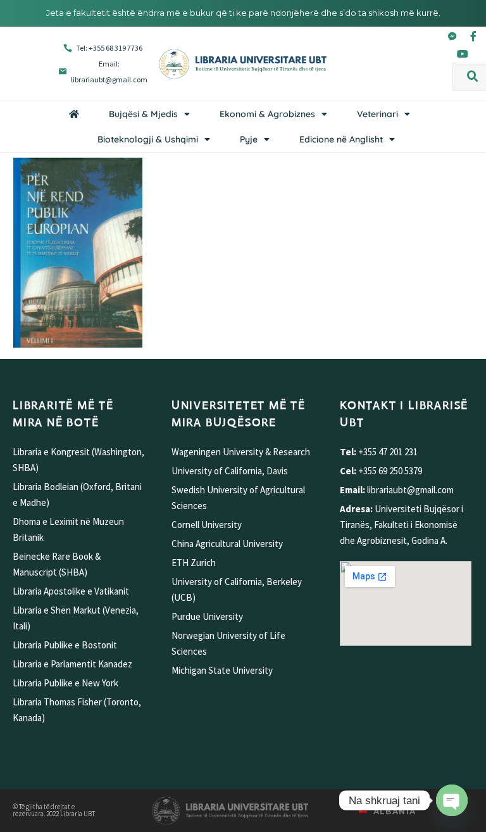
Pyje (249, 139)
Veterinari (377, 114)
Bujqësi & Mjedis (143, 114)
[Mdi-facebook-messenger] (452, 36)
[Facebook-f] (473, 36)
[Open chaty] (452, 800)
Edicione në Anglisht (341, 139)
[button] (473, 76)
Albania (394, 811)
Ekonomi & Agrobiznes (267, 114)
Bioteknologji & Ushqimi (147, 139)
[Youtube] (462, 54)
